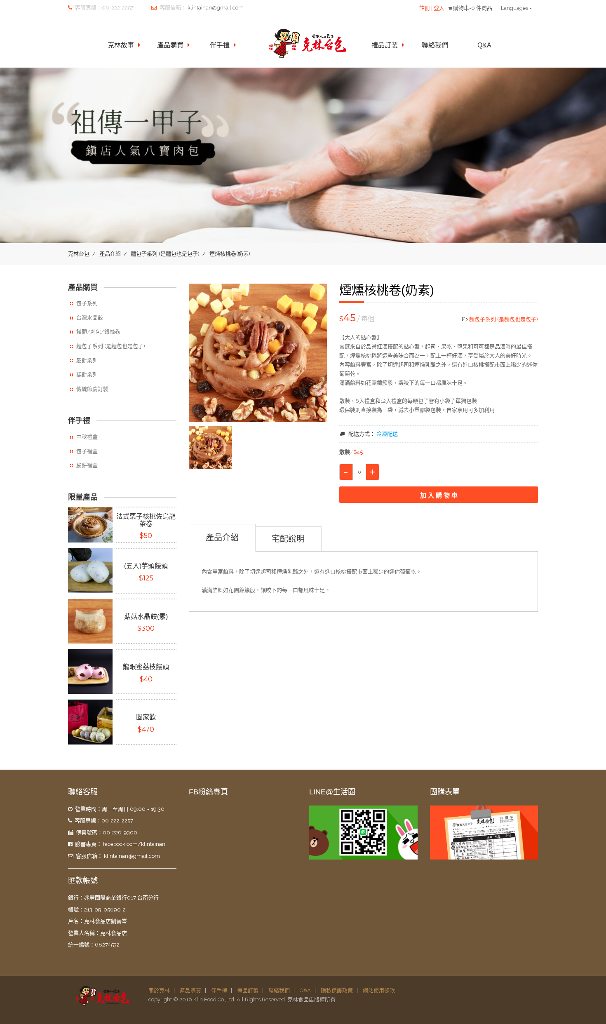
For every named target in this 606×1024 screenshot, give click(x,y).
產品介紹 (110, 254)
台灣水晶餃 (89, 318)
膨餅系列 (87, 360)
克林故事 (121, 45)
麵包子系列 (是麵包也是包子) (165, 254)
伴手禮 (220, 45)
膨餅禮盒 (87, 465)
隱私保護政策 (337, 990)
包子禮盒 (87, 451)
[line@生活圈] (363, 833)
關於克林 (159, 990)
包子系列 (87, 303)
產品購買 (170, 45)
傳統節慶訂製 (92, 389)
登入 (439, 8)
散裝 (351, 452)
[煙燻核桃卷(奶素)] (258, 353)
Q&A (484, 45)
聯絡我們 (435, 45)
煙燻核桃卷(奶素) (386, 290)
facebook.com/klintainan (134, 844)
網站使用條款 (379, 990)
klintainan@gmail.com (216, 8)
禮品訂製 (384, 45)
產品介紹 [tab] (222, 537)
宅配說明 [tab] (288, 538)
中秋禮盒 (87, 437)
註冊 (424, 8)
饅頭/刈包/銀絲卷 (98, 332)
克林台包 (78, 254)
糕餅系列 (87, 374)
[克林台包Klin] (102, 995)
